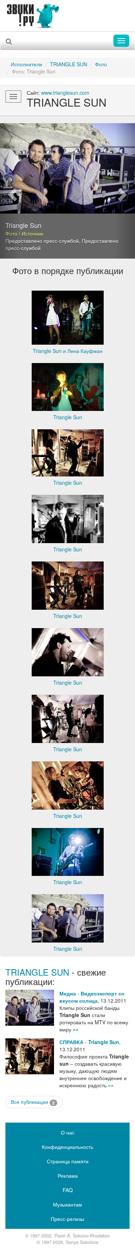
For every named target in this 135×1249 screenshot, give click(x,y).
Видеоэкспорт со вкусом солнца (92, 997)
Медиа (67, 993)
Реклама (68, 1175)
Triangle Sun (103, 1042)
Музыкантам (67, 1204)
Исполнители (26, 64)
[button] (10, 191)
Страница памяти (68, 1161)
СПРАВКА (71, 1042)
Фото (101, 64)
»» (75, 1029)
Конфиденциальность (67, 1146)
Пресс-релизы (67, 1218)
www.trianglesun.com (65, 92)
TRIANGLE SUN (68, 64)
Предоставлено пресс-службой (42, 240)
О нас (68, 1132)
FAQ (68, 1190)
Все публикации (33, 1102)
